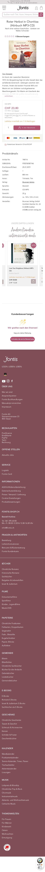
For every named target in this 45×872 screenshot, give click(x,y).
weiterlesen (9, 96)
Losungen (6, 772)
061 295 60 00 (25, 1)
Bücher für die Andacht (12, 670)
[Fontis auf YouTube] (4, 381)
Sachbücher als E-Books (12, 707)
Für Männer (7, 823)
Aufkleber (6, 646)
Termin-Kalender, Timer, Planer (15, 761)
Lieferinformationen (10, 544)
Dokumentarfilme (9, 597)
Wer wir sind (7, 392)
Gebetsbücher (8, 673)
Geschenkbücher (9, 739)
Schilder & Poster (9, 735)
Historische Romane (10, 573)
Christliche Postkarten (11, 624)
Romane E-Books (9, 700)
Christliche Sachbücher (12, 666)
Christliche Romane (10, 569)
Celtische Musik (8, 804)
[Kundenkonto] (36, 7)
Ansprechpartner (9, 396)
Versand (16, 111)
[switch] (40, 867)
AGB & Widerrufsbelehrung (14, 487)
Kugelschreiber (8, 638)
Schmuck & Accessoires (12, 728)
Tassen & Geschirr (9, 724)
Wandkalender (8, 754)
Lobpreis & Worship (10, 785)
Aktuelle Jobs (8, 455)
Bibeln (4, 659)
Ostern (5, 830)
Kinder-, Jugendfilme (11, 604)
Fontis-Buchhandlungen (12, 400)
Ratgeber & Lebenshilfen (12, 580)
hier (17, 115)
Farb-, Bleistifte (8, 635)
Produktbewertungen (11, 502)
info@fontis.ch (8, 528)
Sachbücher (7, 577)
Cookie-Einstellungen (11, 498)
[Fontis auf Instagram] (8, 381)
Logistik (5, 470)
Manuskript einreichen (11, 403)
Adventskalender (9, 769)
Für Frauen (6, 819)
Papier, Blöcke (8, 642)
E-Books (5, 696)
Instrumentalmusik (10, 797)
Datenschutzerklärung (11, 491)
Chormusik (6, 793)
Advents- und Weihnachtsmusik (15, 800)
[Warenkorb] (41, 7)
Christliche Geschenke (11, 720)
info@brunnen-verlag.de (31, 210)
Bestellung (6, 540)
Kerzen (5, 731)
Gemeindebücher (9, 681)
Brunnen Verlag (28, 182)
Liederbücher (7, 677)
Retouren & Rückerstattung (13, 548)
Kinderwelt (6, 827)
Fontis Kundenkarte (10, 551)
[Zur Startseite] (10, 360)
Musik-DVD (7, 608)
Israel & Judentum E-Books (13, 704)
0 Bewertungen (22, 36)
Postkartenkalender (10, 758)
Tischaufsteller (8, 765)
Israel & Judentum (10, 584)
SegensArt (6, 631)
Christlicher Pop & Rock (12, 789)
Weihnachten (7, 834)
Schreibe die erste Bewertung (22, 339)
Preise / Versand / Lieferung (14, 495)
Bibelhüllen (7, 662)
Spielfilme (6, 601)
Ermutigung (7, 838)
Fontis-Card (7, 474)
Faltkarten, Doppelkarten (12, 627)
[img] (5, 36)
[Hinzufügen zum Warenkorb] (33, 281)
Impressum (6, 407)
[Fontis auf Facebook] (12, 381)
